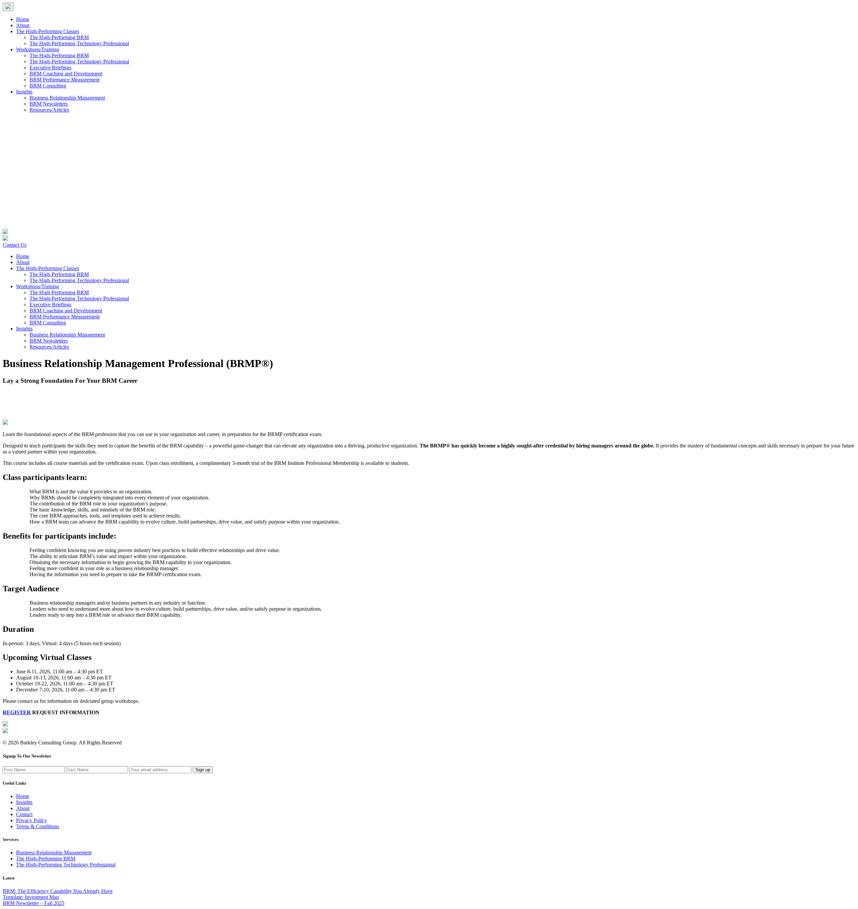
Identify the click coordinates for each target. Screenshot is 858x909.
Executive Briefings (50, 67)
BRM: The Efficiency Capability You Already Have (58, 891)
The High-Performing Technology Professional (79, 43)
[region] (429, 60)
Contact (24, 814)
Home (22, 19)
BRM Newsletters (48, 104)
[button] (8, 7)
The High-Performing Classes (47, 31)
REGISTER (17, 712)
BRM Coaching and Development (65, 73)
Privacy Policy (31, 820)
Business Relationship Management (67, 98)
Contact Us (14, 245)
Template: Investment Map (31, 897)
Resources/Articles (49, 110)
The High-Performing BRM (59, 37)
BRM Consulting (47, 85)
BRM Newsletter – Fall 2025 (33, 903)
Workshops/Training (37, 49)
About (22, 25)
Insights (24, 92)
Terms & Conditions (37, 826)
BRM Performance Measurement (64, 79)
